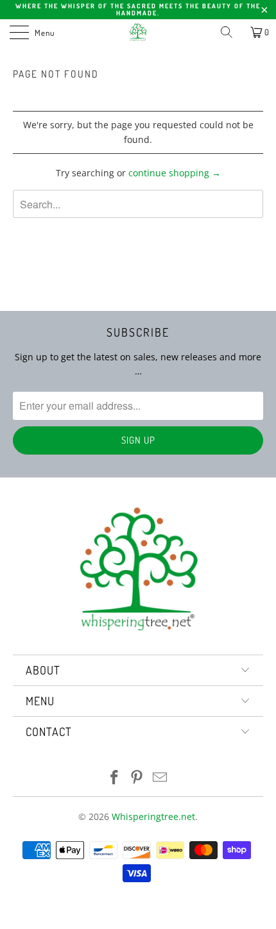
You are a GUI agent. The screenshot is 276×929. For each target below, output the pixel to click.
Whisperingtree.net (153, 816)
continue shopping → (174, 173)
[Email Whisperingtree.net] (160, 778)
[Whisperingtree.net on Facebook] (114, 778)
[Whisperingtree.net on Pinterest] (137, 778)
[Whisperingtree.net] (138, 32)
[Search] (231, 32)
